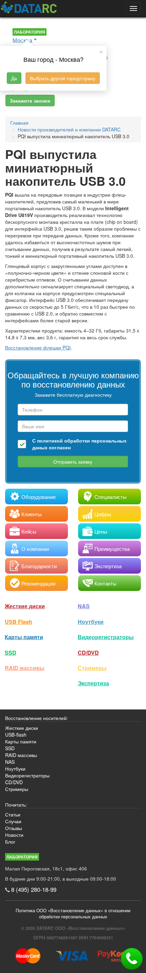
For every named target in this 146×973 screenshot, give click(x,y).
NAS (84, 606)
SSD (10, 652)
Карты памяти (24, 637)
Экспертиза (93, 683)
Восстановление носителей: (36, 718)
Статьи (12, 814)
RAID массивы (24, 668)
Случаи (13, 821)
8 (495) (33, 889)
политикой (50, 440)
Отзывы (13, 828)
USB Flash (18, 622)
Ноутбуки (91, 622)
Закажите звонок (30, 100)
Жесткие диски (25, 606)
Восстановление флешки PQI (38, 347)
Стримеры (92, 668)
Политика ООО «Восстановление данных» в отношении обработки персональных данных (73, 913)
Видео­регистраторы (106, 637)
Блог (10, 841)
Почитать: (16, 804)
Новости (14, 834)
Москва (22, 40)
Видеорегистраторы (27, 775)
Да (14, 78)
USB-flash (15, 734)
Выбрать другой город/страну (62, 78)
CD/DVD (88, 652)
